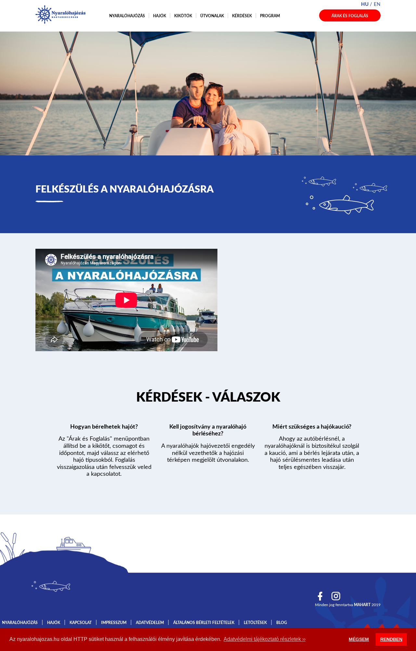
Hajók (159, 16)
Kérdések (242, 16)
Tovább (208, 399)
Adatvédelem (150, 623)
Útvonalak (212, 16)
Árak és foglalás (350, 16)
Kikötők (183, 16)
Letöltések (255, 623)
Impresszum (113, 623)
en (377, 4)
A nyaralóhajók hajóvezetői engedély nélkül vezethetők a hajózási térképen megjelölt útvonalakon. (208, 453)
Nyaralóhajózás (127, 16)
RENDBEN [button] (391, 639)
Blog (281, 623)
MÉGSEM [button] (359, 639)
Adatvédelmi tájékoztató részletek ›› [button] (265, 639)
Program (270, 16)
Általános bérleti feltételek (203, 623)
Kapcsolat (81, 623)
